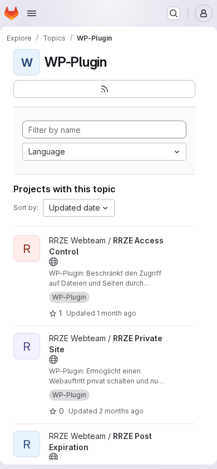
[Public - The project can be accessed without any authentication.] (53, 261)
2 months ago (121, 411)
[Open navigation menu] (32, 13)
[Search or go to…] (173, 13)
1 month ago (116, 313)
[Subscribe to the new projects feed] (104, 89)
